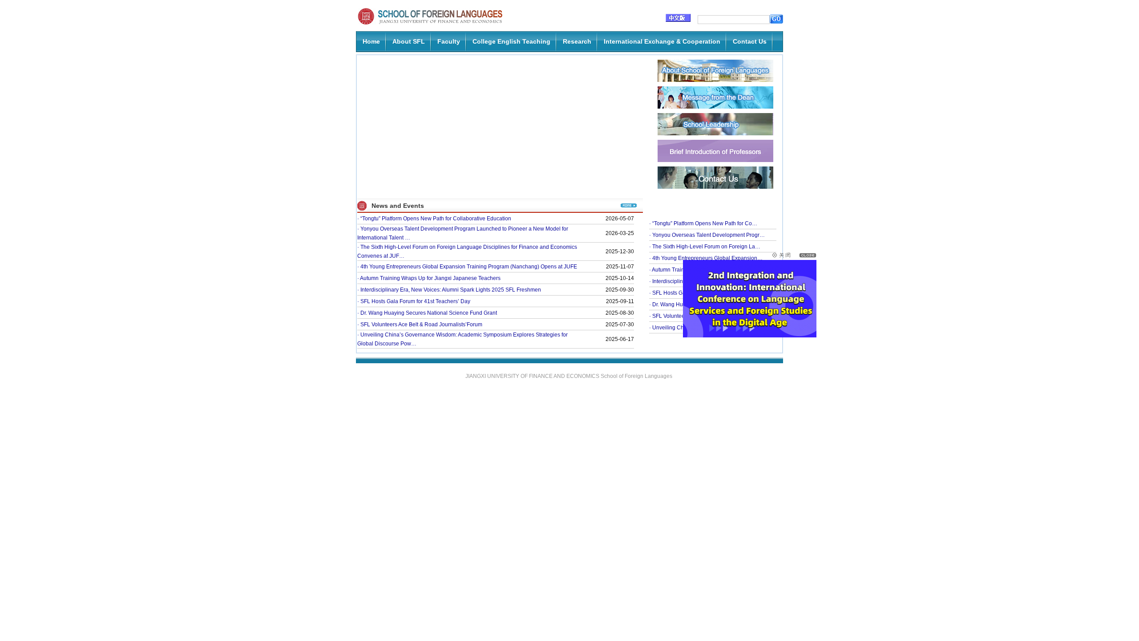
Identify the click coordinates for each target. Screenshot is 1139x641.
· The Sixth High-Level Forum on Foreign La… (704, 246)
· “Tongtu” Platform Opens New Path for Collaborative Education (434, 218)
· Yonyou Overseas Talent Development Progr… (707, 235)
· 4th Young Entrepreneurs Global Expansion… (706, 258)
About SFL (408, 41)
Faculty (448, 41)
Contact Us (750, 41)
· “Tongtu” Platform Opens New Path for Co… (703, 223)
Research (577, 41)
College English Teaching (511, 41)
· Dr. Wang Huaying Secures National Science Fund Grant (427, 313)
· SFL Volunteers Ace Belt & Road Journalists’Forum (419, 324)
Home (371, 41)
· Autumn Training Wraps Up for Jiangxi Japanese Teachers (429, 278)
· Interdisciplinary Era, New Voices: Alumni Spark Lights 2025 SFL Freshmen (449, 290)
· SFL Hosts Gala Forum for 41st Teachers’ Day (413, 301)
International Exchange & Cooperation (662, 41)
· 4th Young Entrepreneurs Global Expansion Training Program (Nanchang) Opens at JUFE (467, 267)
